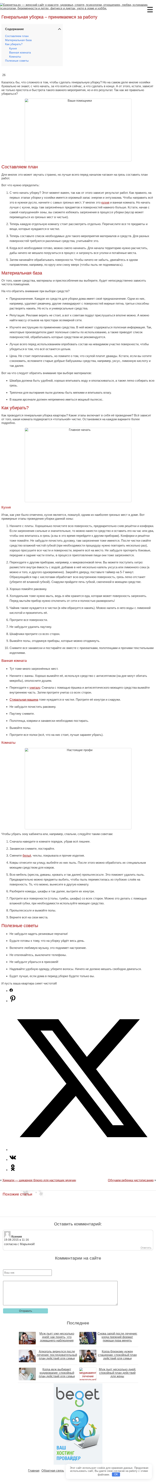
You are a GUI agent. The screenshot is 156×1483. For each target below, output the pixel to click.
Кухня (13, 48)
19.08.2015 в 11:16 (16, 1239)
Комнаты (15, 56)
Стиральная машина (24, 699)
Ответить (146, 1247)
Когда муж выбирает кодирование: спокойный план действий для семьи (57, 1373)
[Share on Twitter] (82, 1149)
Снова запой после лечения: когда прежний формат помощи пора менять (117, 1337)
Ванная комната (20, 52)
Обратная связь (52, 1470)
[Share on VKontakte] (13, 1159)
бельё (27, 855)
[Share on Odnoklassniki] (13, 1170)
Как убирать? (14, 44)
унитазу (34, 687)
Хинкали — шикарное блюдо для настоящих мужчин (39, 1180)
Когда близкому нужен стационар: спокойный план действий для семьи (117, 1355)
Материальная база (18, 40)
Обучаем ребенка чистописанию (131, 1180)
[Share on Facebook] (11, 990)
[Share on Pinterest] (13, 1001)
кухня (105, 202)
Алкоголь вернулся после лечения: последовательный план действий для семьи (57, 1355)
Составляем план (17, 36)
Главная (33, 1470)
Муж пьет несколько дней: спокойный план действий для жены (117, 1373)
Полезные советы (17, 60)
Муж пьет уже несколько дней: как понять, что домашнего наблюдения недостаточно (56, 1339)
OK (116, 1474)
